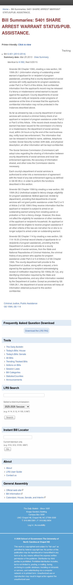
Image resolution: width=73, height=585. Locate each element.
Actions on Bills (13, 364)
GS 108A (8, 306)
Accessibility (40, 525)
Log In (30, 525)
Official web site (14, 490)
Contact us (11, 475)
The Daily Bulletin (14, 346)
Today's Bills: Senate (16, 354)
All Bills (9, 357)
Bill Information (14, 493)
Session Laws (13, 368)
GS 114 (17, 306)
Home (6, 9)
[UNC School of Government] (36, 2)
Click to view (24, 44)
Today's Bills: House (16, 350)
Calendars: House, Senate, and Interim (26, 497)
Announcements (14, 379)
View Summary (41, 56)
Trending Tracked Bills (16, 361)
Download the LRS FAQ (36, 330)
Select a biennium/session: (16, 401)
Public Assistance (28, 303)
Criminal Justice (11, 303)
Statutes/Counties (14, 375)
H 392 (21, 61)
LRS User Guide (14, 471)
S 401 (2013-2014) (16, 53)
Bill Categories (13, 372)
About (9, 467)
